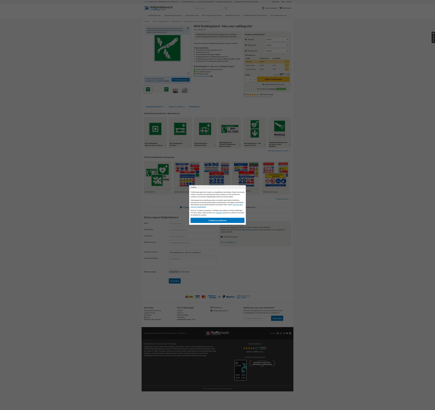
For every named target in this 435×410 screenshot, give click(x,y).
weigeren (219, 213)
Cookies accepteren (218, 220)
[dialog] (217, 205)
